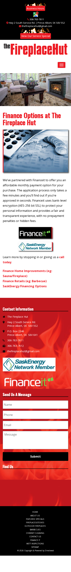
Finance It (35, 540)
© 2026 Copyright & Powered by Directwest (35, 550)
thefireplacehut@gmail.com (37, 26)
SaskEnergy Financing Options (25, 286)
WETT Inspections (35, 543)
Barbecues (35, 529)
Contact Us (35, 536)
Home (35, 512)
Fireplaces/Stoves (35, 522)
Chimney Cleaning (35, 533)
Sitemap (35, 547)
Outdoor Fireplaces (35, 526)
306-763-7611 (37, 19)
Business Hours (35, 8)
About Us (35, 515)
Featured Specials (35, 519)
